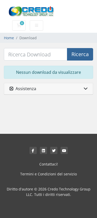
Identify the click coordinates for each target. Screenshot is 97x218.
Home (9, 37)
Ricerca (80, 54)
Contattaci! (48, 164)
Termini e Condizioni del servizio (48, 173)
